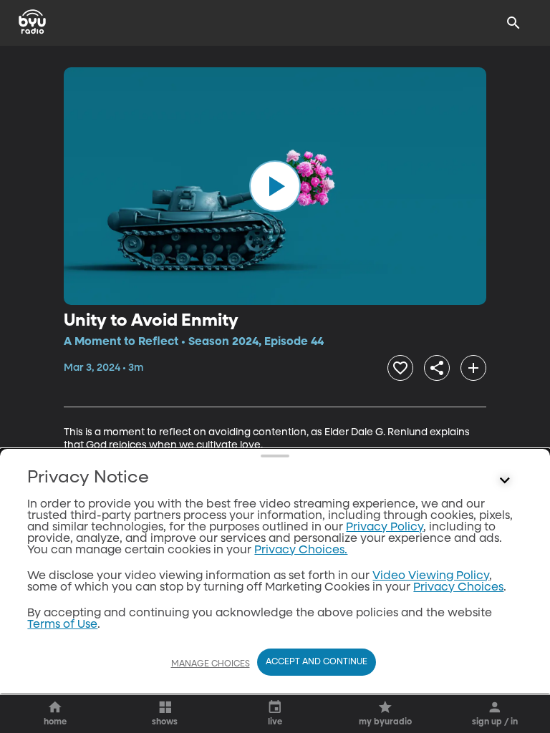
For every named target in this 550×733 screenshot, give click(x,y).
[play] (275, 186)
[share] (437, 368)
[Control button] (505, 481)
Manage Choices (210, 664)
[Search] (513, 23)
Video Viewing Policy (430, 576)
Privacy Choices (458, 587)
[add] (473, 368)
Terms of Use (62, 625)
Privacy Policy (384, 527)
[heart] (400, 368)
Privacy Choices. (300, 550)
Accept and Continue (316, 662)
